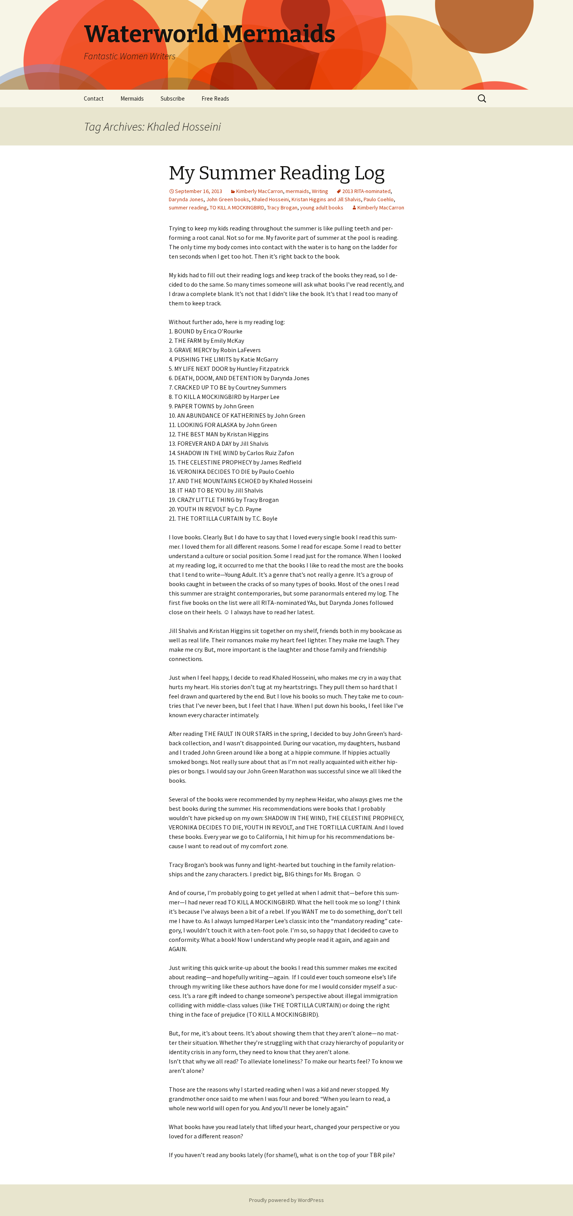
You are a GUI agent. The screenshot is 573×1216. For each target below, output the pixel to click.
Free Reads (215, 98)
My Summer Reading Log (277, 173)
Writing (320, 191)
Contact (94, 98)
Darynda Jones (186, 199)
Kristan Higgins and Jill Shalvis (326, 199)
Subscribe (173, 98)
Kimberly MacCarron (259, 191)
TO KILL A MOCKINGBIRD (237, 207)
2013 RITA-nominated (366, 191)
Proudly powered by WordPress (286, 1200)
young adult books (321, 207)
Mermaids (132, 98)
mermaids (297, 191)
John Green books (227, 199)
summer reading (188, 207)
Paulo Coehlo (379, 199)
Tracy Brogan (282, 207)
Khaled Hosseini (270, 199)
